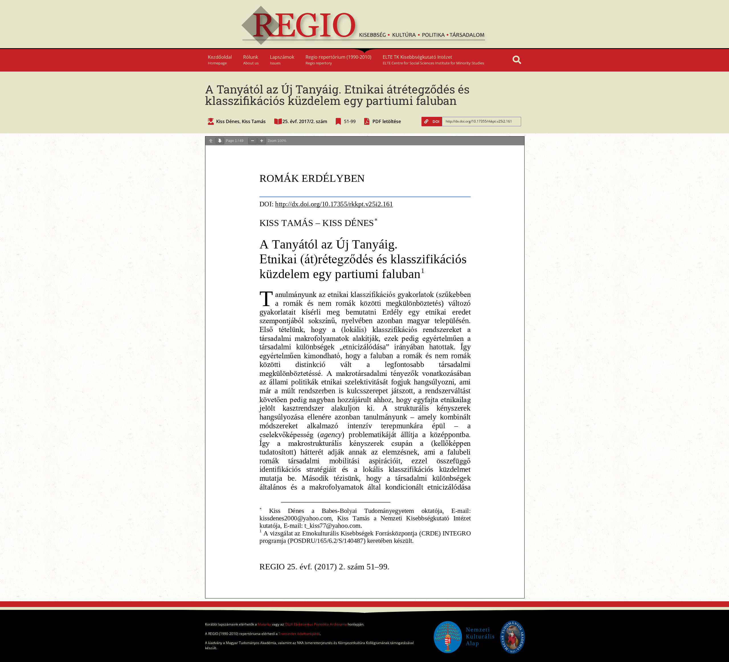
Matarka (264, 624)
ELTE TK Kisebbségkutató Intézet (433, 60)
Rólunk (251, 60)
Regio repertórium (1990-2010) (338, 60)
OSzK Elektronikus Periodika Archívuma (316, 624)
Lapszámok (282, 60)
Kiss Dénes (227, 121)
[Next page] (220, 141)
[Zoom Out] (252, 141)
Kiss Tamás (254, 121)
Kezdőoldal (220, 60)
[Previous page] (210, 141)
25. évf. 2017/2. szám (304, 121)
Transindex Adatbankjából (299, 633)
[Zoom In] (261, 141)
